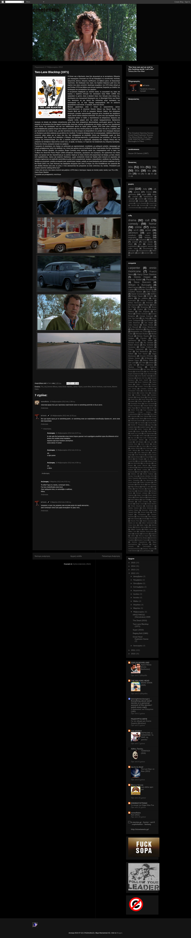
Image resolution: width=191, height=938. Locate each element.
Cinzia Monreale (148, 390)
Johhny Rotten (135, 448)
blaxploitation (144, 251)
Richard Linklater (141, 493)
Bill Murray (145, 305)
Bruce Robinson (143, 382)
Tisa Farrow (141, 516)
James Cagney (143, 429)
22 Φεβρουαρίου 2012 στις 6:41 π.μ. (68, 450)
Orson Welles (132, 482)
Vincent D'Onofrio (146, 356)
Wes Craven (152, 527)
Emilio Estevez (142, 314)
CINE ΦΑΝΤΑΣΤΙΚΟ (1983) (139, 139)
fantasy (148, 237)
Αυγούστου (138, 590)
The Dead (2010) (140, 620)
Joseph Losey (151, 454)
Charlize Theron (143, 386)
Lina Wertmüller (135, 463)
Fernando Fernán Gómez (139, 412)
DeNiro (153, 294)
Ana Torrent (150, 371)
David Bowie (140, 397)
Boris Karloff (143, 380)
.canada (131, 199)
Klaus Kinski (148, 325)
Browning (144, 307)
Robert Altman (133, 345)
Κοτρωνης (153, 540)
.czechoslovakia (133, 207)
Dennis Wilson (52, 387)
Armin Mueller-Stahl (144, 376)
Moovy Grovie (137, 785)
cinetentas (46, 10)
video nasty (133, 248)
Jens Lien (150, 442)
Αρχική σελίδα (76, 556)
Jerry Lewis (145, 444)
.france (149, 192)
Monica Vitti (135, 474)
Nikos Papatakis (133, 478)
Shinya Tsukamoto (135, 349)
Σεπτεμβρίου (138, 587)
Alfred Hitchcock (134, 303)
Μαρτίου (137, 608)
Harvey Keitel (135, 279)
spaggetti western (147, 246)
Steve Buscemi (142, 282)
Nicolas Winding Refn (147, 476)
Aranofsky (131, 376)
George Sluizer (139, 418)
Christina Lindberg (147, 388)
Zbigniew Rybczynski (147, 531)
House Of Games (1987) (138, 153)
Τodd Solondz (132, 550)
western (147, 253)
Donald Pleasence (134, 405)
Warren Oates (133, 360)
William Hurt (132, 531)
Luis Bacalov (147, 463)
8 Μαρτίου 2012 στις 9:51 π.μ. (60, 482)
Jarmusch (153, 435)
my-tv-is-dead (137, 767)
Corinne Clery (143, 393)
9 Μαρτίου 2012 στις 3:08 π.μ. (60, 502)
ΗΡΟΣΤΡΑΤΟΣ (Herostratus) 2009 (141, 616)
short (130, 244)
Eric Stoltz (153, 408)
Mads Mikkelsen (137, 329)
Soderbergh (149, 506)
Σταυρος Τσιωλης (148, 548)
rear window (136, 731)
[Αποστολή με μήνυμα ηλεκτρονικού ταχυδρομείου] (67, 383)
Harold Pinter (152, 423)
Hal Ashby (131, 423)
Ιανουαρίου (138, 646)
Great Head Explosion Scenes (140, 135)
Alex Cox (145, 287)
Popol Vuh (150, 489)
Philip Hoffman (134, 486)
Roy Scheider (148, 345)
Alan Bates (146, 369)
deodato (137, 533)
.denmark (131, 201)
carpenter (134, 267)
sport (154, 253)
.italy (144, 189)
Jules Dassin (133, 325)
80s (142, 167)
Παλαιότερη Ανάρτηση (111, 556)
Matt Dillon (140, 472)
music (147, 235)
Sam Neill (145, 499)
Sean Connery (143, 501)
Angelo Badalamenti (134, 373)
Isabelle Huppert (145, 427)
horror (152, 223)
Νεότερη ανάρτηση (42, 556)
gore (149, 233)
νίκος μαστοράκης (145, 550)
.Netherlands (148, 197)
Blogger (119, 933)
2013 (133, 570)
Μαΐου (136, 601)
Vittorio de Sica (133, 523)
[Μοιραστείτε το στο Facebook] (75, 383)
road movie (107, 387)
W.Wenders (149, 358)
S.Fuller (150, 296)
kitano (130, 298)
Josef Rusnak (139, 454)
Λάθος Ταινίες (137, 749)
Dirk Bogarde (144, 311)
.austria (140, 199)
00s (130, 167)
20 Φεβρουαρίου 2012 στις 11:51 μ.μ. (63, 416)
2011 (133, 650)
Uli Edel (144, 518)
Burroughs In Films (136, 141)
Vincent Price (135, 521)
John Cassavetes (148, 448)
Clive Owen (151, 292)
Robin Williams (135, 499)
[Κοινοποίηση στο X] (72, 383)
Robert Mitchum (140, 497)
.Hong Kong (152, 203)
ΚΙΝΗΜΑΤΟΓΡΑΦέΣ (139, 803)
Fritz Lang (153, 414)
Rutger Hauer (137, 296)
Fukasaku (134, 416)
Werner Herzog (140, 527)
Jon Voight (148, 323)
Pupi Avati (131, 491)
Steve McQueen (148, 508)
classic (150, 244)
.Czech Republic (141, 203)
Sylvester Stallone (148, 510)
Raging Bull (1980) (140, 633)
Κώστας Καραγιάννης (139, 542)
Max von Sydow (151, 472)
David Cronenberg (139, 294)
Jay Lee (133, 437)
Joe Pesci (142, 446)
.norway (151, 201)
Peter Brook (140, 484)
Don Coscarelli (149, 403)
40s (152, 174)
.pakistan (150, 207)
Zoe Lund (131, 363)
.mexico (141, 201)
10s (130, 173)
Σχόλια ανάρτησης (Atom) (82, 564)
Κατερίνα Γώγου (142, 540)
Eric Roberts (142, 408)
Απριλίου (137, 605)
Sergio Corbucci (146, 347)
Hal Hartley (141, 423)
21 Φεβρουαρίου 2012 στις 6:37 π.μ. (68, 433)
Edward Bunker (149, 405)
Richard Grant (133, 343)
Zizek (130, 533)
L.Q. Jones (150, 459)
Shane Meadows (136, 506)
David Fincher (151, 397)
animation (132, 251)
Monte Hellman (97, 387)
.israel (143, 207)
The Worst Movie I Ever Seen (140, 137)
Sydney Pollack (133, 510)
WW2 (154, 251)
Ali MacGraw (139, 371)
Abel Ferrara (133, 287)
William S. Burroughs (140, 285)
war (139, 244)
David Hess (134, 399)
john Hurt (142, 363)
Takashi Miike (132, 512)
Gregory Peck (149, 420)
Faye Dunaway (148, 410)
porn (139, 253)
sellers (133, 536)
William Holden (149, 529)
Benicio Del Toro (142, 378)
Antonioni (149, 303)
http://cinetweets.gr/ (140, 829)
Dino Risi (153, 401)
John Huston (145, 450)
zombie (135, 242)
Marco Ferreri (151, 329)
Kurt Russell (133, 327)
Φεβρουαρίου (139, 612)
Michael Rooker (142, 334)
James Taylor (77, 387)
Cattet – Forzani (141, 384)
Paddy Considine (145, 482)
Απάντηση (44, 408)
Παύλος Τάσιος (135, 367)
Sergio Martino (151, 503)
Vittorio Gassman (148, 521)
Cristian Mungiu (141, 395)
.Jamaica (133, 205)
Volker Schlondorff (148, 523)
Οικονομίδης (147, 546)
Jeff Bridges (140, 442)
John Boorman (134, 323)
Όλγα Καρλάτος (146, 365)
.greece (137, 192)
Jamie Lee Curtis (135, 433)
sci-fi (136, 230)
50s (139, 174)
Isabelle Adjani (132, 427)
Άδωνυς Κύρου (144, 536)
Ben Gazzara (133, 305)
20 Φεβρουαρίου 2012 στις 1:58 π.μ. (62, 402)
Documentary (148, 248)
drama (132, 220)
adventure (133, 233)
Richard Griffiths (143, 491)
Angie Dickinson (149, 373)
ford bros (145, 533)
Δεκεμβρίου (138, 576)
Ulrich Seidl (152, 518)
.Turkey (151, 205)
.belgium (150, 199)
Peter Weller (147, 340)
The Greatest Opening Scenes (140, 133)
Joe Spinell (152, 446)
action (148, 230)
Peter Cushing (151, 484)
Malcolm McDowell (144, 467)
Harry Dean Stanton (65, 387)
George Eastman (146, 316)
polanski (153, 533)
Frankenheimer (133, 414)
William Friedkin (136, 529)
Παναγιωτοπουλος (134, 548)
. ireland (130, 203)
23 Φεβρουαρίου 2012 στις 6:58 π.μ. (68, 463)
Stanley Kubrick (133, 508)
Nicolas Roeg (132, 476)
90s (137, 170)
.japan (143, 194)
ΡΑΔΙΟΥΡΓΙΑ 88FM (139, 719)
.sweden (135, 197)
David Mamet (145, 399)
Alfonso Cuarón (146, 300)
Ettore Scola (135, 410)
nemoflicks (45, 402)
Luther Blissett (142, 465)
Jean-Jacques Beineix (136, 440)
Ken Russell (146, 457)
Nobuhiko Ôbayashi (147, 478)
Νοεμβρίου (138, 580)
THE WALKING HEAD (140, 681)
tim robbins (143, 298)
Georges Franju (151, 418)
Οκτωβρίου (138, 583)
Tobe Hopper (152, 516)
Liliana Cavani (152, 461)
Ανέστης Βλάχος (142, 538)
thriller (153, 227)
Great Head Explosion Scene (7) (140, 639)
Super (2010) (138, 630)
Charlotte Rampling (145, 289)
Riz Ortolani (148, 343)
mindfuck (132, 235)
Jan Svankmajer (149, 433)
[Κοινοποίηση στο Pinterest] (77, 383)
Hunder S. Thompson (138, 425)
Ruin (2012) (135, 815)
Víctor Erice (132, 525)
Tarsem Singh (145, 512)
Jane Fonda (132, 435)
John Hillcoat (132, 450)
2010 (133, 654)
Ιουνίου (136, 597)
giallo (133, 253)
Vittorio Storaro (134, 358)
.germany (132, 194)
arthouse (132, 240)
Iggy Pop (151, 425)
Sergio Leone (140, 503)
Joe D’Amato (149, 320)
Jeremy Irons (132, 444)
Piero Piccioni (139, 489)
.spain (154, 194)
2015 (133, 563)
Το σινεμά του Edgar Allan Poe (142, 805)
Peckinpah (151, 279)
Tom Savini (142, 354)
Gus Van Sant (133, 318)
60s (149, 171)
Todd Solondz (134, 518)
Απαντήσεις (47, 429)
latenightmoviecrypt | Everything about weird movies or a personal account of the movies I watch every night (141, 703)
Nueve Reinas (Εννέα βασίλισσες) (146, 667)
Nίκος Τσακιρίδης (134, 480)
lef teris (44, 416)
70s (42, 387)
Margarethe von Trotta (139, 331)
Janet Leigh (143, 435)
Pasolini (143, 338)
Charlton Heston (135, 292)
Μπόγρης (145, 544)
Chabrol (140, 309)
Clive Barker (132, 393)
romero (151, 363)
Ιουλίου (136, 594)
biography (132, 237)
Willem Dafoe (148, 360)
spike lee (132, 365)
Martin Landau (142, 469)
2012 (133, 573)
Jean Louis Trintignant (146, 437)
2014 (133, 566)
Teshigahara (142, 514)
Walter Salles (144, 525)
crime (138, 227)
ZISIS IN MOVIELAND (140, 663)
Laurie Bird (87, 387)
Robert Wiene (152, 497)
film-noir (153, 240)
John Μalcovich (142, 452)
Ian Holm (145, 318)
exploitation (132, 246)
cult (45, 387)
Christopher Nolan (134, 390)
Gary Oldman (144, 416)
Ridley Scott (141, 495)
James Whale (152, 431)
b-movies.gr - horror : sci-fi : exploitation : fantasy (143, 823)
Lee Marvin (141, 461)
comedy (133, 223)
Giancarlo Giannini (136, 420)
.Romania (143, 205)
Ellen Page (131, 408)
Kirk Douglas (139, 459)
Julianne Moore (135, 457)
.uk (154, 189)
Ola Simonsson (148, 480)
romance (142, 240)
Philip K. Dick (146, 486)
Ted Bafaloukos (142, 351)
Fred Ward (143, 414)
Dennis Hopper (142, 277)
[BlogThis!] (70, 383)
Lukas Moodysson (149, 327)
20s (129, 176)
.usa (131, 188)
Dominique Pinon (136, 403)
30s (145, 174)
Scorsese (131, 347)
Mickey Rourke (143, 336)
